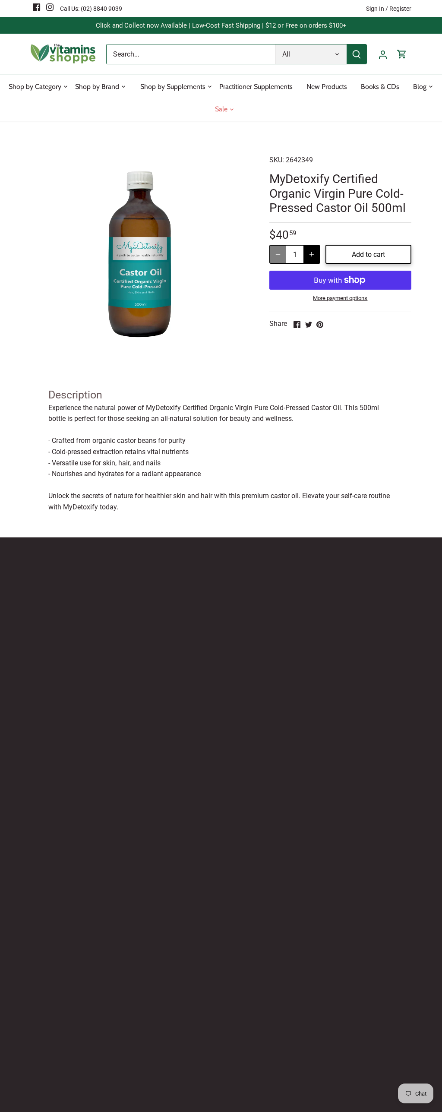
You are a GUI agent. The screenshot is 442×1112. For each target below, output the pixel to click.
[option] (140, 254)
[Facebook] (36, 7)
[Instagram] (50, 7)
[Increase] (311, 254)
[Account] (382, 54)
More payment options (340, 298)
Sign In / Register (388, 8)
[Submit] (356, 54)
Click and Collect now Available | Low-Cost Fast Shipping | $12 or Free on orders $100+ (221, 25)
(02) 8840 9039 (101, 8)
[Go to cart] (402, 54)
